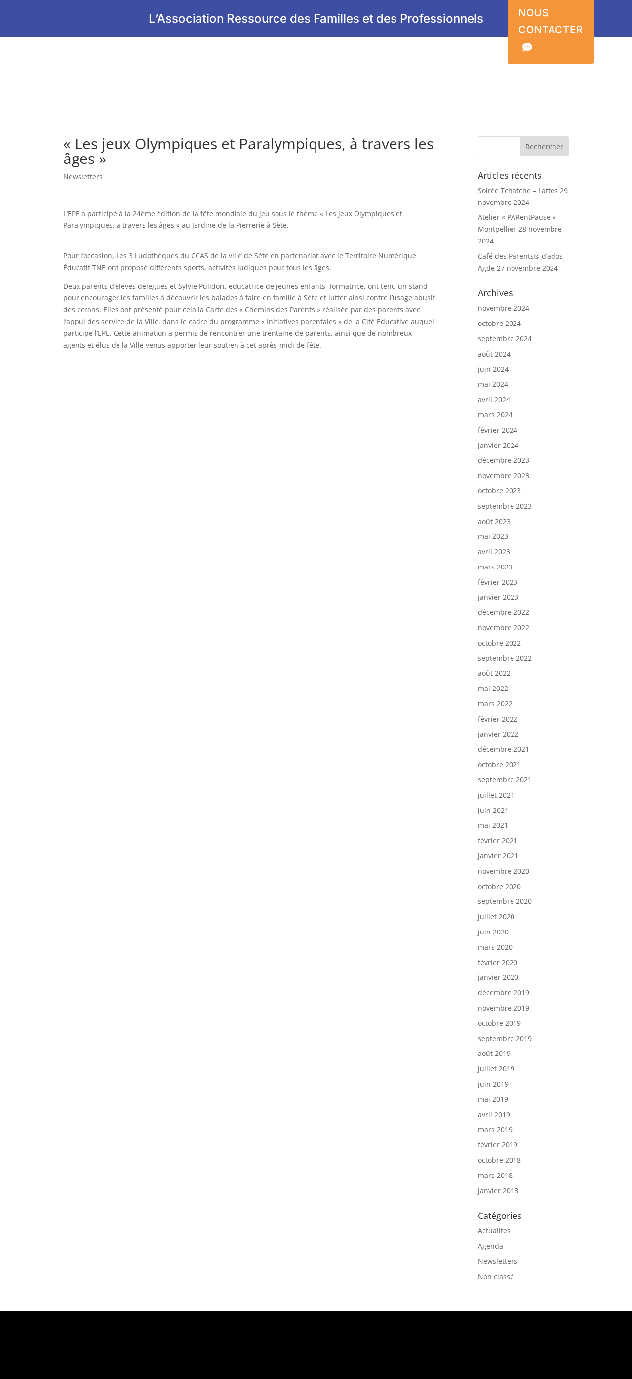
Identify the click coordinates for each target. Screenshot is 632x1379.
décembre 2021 (503, 749)
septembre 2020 (505, 901)
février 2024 (497, 430)
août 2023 (494, 521)
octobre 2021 (499, 764)
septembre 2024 (505, 338)
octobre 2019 (499, 1023)
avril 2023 (494, 551)
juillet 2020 (496, 916)
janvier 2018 (498, 1190)
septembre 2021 (505, 779)
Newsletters (83, 176)
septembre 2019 (505, 1038)
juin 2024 (493, 369)
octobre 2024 (499, 323)
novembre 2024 (503, 308)
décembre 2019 (503, 992)
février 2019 (497, 1144)
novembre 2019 (503, 1008)
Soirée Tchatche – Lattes (518, 190)
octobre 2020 (499, 886)
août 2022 (494, 673)
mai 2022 (493, 688)
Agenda (490, 1246)
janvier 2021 (498, 855)
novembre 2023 (503, 475)
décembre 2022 (503, 612)
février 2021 (497, 840)
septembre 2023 (505, 506)
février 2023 (497, 582)
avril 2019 (494, 1114)
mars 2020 (495, 947)
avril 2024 (494, 399)
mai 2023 (493, 536)
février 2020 (497, 962)
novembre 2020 (503, 871)
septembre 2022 (505, 658)
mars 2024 (495, 414)
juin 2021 (493, 810)
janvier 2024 (498, 445)
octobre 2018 (499, 1160)
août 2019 (494, 1053)
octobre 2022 (499, 643)
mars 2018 (495, 1175)
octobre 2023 (499, 490)
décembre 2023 (503, 460)
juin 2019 (493, 1084)
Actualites (494, 1230)
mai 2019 (493, 1099)
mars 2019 (495, 1129)
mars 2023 (495, 566)
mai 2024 (493, 384)
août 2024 (494, 354)
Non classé (496, 1276)
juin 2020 (493, 931)
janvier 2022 (498, 734)
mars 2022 (495, 703)
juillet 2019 (496, 1068)
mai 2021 (493, 825)
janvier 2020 (498, 977)
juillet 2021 (496, 795)
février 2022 (497, 719)
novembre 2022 (503, 627)
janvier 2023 (498, 597)
